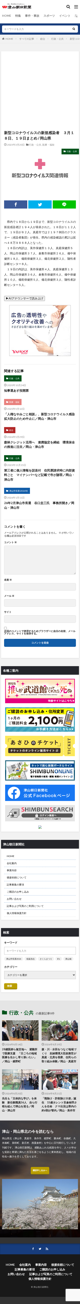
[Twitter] (39, 204)
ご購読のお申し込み (18, 891)
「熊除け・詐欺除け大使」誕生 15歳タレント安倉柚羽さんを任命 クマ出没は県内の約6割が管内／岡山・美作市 (59, 1104)
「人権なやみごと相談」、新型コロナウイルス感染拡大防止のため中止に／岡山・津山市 (39, 416)
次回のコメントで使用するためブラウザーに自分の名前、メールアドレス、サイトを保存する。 (39, 632)
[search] (74, 29)
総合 (42, 38)
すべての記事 (26, 38)
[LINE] (64, 204)
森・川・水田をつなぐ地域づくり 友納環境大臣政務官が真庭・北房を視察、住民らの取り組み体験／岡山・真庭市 (59, 1055)
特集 (18, 15)
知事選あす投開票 (16, 390)
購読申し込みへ (40, 1170)
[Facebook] (15, 204)
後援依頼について (16, 877)
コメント (10, 542)
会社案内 (12, 863)
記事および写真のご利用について (25, 905)
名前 (8, 580)
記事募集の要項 (15, 884)
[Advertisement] (40, 71)
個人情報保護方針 (16, 913)
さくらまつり (46, 959)
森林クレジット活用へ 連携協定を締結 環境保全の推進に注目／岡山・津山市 (39, 444)
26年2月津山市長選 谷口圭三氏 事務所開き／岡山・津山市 (39, 505)
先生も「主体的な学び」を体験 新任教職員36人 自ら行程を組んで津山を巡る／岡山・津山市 (19, 1104)
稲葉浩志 (30, 959)
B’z (58, 959)
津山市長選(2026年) (18, 491)
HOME (6, 15)
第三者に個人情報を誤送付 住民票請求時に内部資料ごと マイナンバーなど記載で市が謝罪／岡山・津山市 (39, 474)
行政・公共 (57, 38)
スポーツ (49, 15)
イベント (65, 15)
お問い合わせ (14, 898)
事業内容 (12, 870)
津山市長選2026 (13, 959)
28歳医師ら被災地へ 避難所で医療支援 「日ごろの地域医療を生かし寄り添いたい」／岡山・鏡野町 (19, 1055)
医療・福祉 (48, 144)
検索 (9, 985)
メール (9, 596)
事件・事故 (32, 15)
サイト (7, 612)
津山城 (68, 959)
